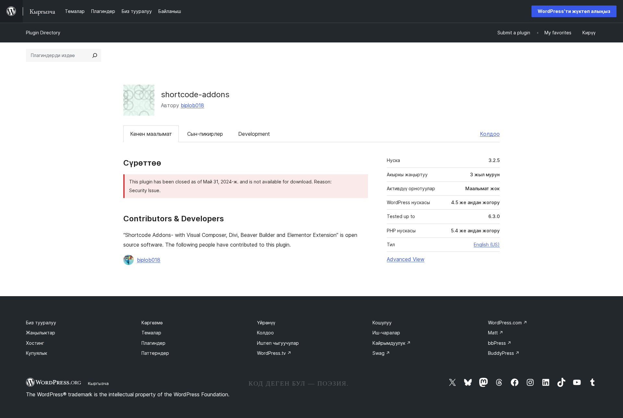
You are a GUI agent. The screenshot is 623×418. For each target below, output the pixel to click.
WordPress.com (507, 322)
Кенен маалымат (151, 134)
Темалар (151, 332)
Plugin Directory (43, 32)
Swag (381, 353)
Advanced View (405, 259)
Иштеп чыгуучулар (278, 343)
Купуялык (36, 353)
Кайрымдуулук (392, 343)
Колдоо (490, 134)
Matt (495, 332)
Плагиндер (153, 343)
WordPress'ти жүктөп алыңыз (574, 11)
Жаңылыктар (40, 332)
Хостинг (35, 343)
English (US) (487, 244)
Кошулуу (382, 322)
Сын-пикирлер (205, 134)
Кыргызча (98, 383)
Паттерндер (155, 353)
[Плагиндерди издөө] (94, 55)
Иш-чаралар (386, 332)
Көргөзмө (152, 322)
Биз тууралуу (41, 322)
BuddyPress (503, 353)
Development (254, 134)
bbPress (499, 343)
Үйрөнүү (266, 322)
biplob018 (192, 105)
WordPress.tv (274, 353)
